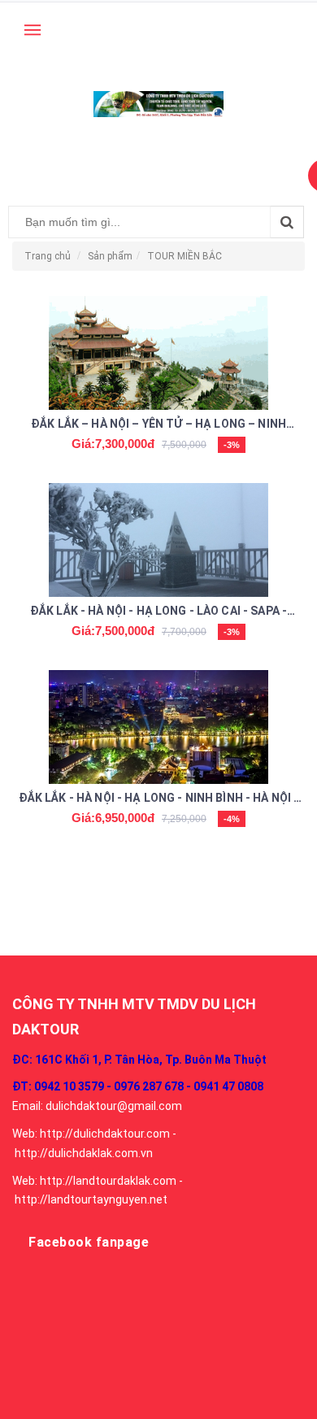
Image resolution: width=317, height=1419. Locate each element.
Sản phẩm (110, 256)
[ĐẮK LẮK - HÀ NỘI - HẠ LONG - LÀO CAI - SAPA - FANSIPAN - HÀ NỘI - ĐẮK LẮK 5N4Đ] (158, 540)
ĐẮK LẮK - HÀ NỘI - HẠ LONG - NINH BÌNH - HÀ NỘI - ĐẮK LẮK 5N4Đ (159, 799)
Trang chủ (47, 256)
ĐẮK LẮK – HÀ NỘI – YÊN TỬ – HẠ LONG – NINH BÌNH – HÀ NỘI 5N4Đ (158, 425)
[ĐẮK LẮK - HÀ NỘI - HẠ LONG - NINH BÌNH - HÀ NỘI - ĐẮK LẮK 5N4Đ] (158, 727)
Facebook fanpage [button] (88, 1242)
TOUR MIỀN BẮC (184, 256)
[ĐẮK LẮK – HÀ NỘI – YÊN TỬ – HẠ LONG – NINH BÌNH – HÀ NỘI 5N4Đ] (158, 353)
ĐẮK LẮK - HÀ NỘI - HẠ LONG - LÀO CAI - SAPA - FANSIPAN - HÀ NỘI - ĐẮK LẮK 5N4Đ (158, 612)
